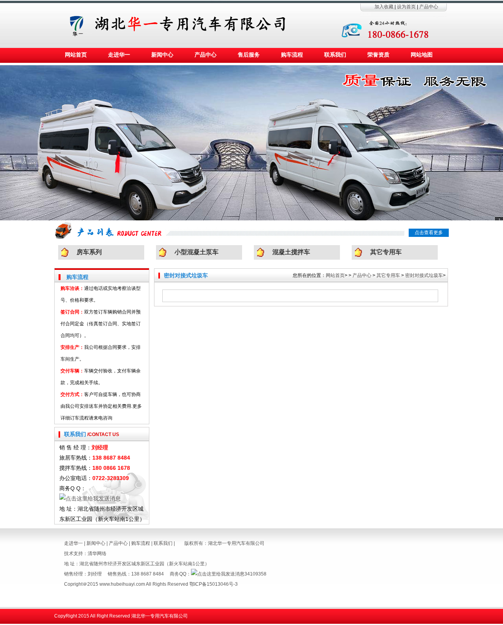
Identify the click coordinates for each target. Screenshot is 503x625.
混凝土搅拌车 (291, 252)
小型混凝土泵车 (196, 252)
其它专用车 (386, 252)
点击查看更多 (429, 232)
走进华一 (119, 54)
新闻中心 (162, 54)
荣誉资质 (378, 54)
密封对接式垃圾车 (424, 275)
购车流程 (292, 54)
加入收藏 (383, 6)
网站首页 (76, 54)
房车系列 (89, 252)
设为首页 (406, 6)
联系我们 (335, 54)
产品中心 (428, 6)
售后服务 (249, 54)
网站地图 (422, 54)
